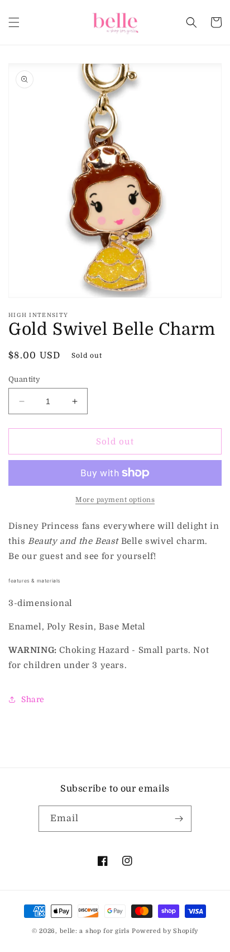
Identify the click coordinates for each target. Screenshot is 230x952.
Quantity (24, 379)
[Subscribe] (178, 819)
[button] (14, 22)
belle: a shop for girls (95, 931)
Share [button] (33, 699)
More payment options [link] (115, 500)
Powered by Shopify (165, 931)
